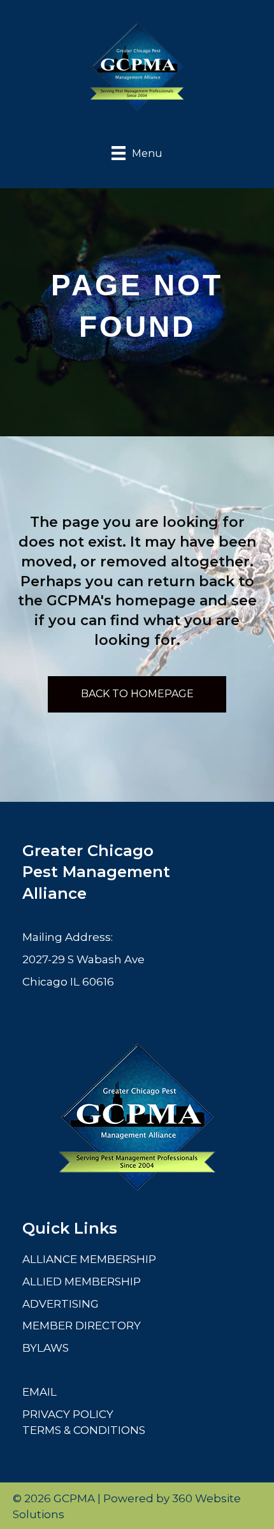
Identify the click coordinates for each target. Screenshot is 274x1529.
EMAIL (39, 1391)
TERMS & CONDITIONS (83, 1430)
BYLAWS (45, 1347)
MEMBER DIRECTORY (81, 1325)
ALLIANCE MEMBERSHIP (89, 1259)
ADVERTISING (60, 1303)
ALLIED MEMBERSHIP (81, 1281)
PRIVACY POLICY (67, 1414)
